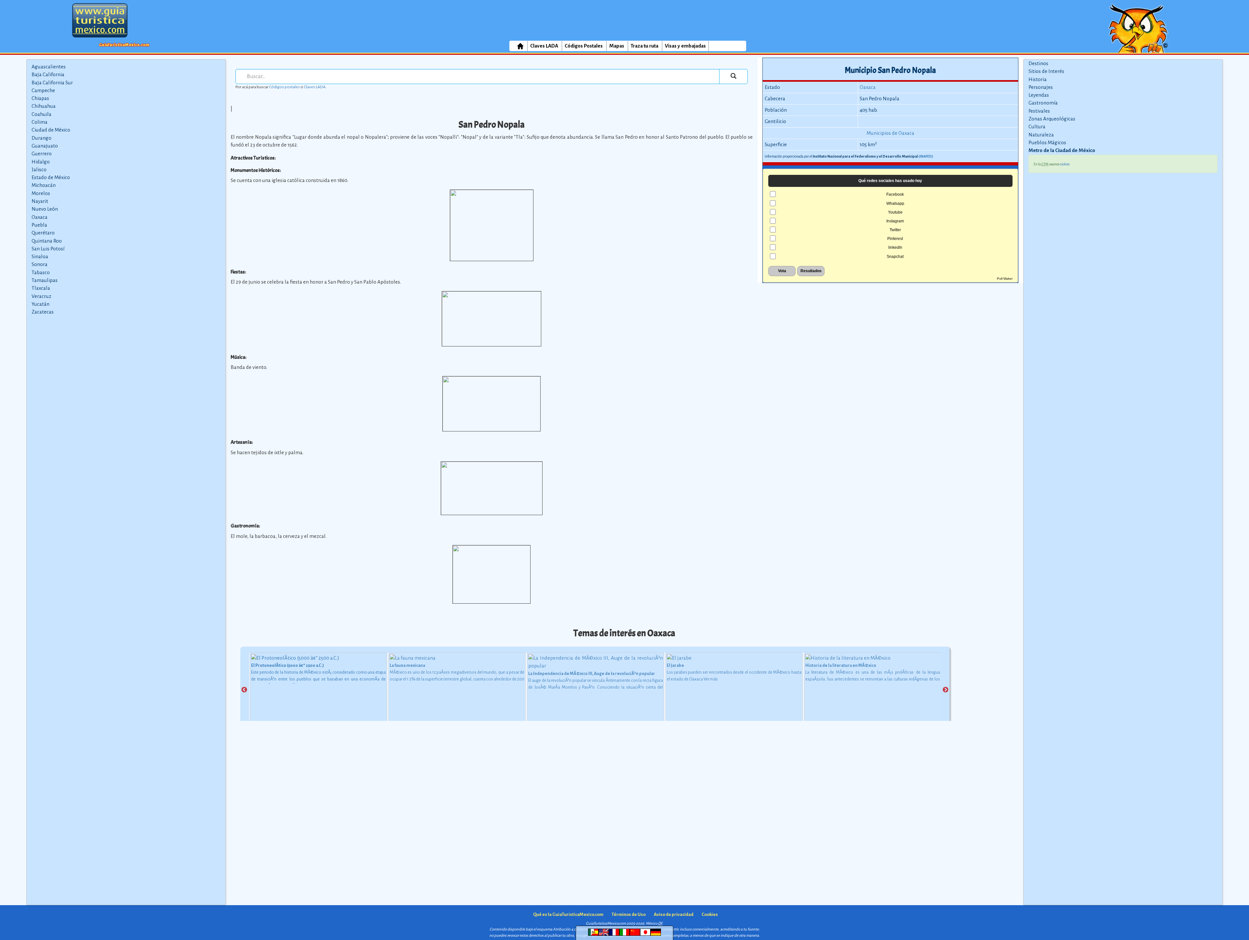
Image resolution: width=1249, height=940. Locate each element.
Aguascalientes (49, 66)
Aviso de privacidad (673, 914)
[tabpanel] (318, 689)
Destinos (1038, 63)
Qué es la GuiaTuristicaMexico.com (568, 914)
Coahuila (41, 114)
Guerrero (42, 153)
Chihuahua (44, 106)
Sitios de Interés (1046, 71)
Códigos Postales (584, 46)
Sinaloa (40, 256)
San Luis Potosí (48, 248)
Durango (41, 138)
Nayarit (40, 201)
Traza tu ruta (644, 46)
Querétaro (43, 232)
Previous (244, 690)
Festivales (1039, 111)
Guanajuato (45, 145)
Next (945, 690)
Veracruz (41, 296)
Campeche (43, 90)
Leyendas (1038, 95)
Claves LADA (544, 46)
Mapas (616, 46)
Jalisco (39, 169)
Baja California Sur (52, 82)
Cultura (1036, 126)
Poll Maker (1005, 278)
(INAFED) (926, 156)
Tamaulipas (45, 280)
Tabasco (41, 272)
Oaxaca (39, 217)
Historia (1037, 79)
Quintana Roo (47, 241)
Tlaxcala (41, 288)
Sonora (39, 264)
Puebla (39, 225)
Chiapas (40, 98)
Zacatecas (43, 312)
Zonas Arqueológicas (1051, 118)
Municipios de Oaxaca (890, 133)
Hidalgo (41, 161)
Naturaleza (1041, 134)
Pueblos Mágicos (1047, 142)
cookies (1064, 164)
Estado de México (51, 177)
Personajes (1040, 87)
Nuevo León (45, 209)
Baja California (48, 74)
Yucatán (40, 304)
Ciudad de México (51, 130)
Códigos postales (284, 87)
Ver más (711, 679)
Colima (39, 122)
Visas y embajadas (685, 46)
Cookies (710, 914)
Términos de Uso (628, 914)
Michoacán (44, 185)
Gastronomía (1043, 102)
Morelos (41, 193)
